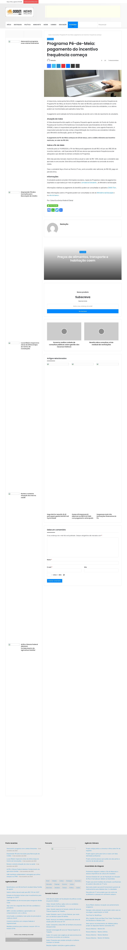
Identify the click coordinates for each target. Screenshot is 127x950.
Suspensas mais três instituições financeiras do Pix (106, 516)
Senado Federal (51, 893)
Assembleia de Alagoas (94, 866)
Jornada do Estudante (89, 183)
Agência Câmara (92, 843)
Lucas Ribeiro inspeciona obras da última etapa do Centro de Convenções (30, 346)
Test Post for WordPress (94, 915)
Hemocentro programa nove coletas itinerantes (30, 42)
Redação (53, 60)
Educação (62, 24)
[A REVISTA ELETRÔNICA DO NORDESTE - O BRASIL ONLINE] (19, 12)
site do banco (54, 195)
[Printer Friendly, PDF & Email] (52, 205)
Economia (72, 24)
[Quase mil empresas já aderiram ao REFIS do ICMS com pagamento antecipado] (83, 437)
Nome (49, 559)
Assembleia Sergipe (93, 899)
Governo (64, 884)
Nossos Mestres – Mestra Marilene (97, 935)
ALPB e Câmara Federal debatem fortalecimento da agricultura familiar (29, 647)
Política (27, 24)
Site (85, 567)
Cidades (53, 24)
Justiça (72, 884)
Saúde (46, 24)
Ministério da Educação (105, 193)
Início (9, 24)
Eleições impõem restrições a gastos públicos (60, 945)
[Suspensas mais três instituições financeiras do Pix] (107, 437)
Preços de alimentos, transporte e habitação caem (82, 259)
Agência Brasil (11, 882)
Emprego (57, 884)
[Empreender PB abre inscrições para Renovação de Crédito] (14, 266)
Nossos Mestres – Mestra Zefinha (96, 932)
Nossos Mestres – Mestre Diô (95, 928)
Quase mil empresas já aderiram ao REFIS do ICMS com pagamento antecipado (82, 516)
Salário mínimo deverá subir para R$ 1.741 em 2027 (23, 892)
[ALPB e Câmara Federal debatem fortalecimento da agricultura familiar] (14, 718)
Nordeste (57, 887)
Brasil (47, 881)
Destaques (18, 24)
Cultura (61, 881)
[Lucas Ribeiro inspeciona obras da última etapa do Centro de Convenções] (14, 416)
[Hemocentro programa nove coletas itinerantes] (14, 115)
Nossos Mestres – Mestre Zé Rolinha (97, 938)
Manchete (37, 24)
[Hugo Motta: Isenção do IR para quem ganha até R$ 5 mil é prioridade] (58, 437)
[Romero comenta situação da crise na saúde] (14, 567)
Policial (65, 887)
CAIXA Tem (112, 188)
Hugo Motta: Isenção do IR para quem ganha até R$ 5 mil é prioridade (58, 516)
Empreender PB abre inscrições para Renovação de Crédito (29, 194)
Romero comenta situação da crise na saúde (28, 496)
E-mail (49, 567)
